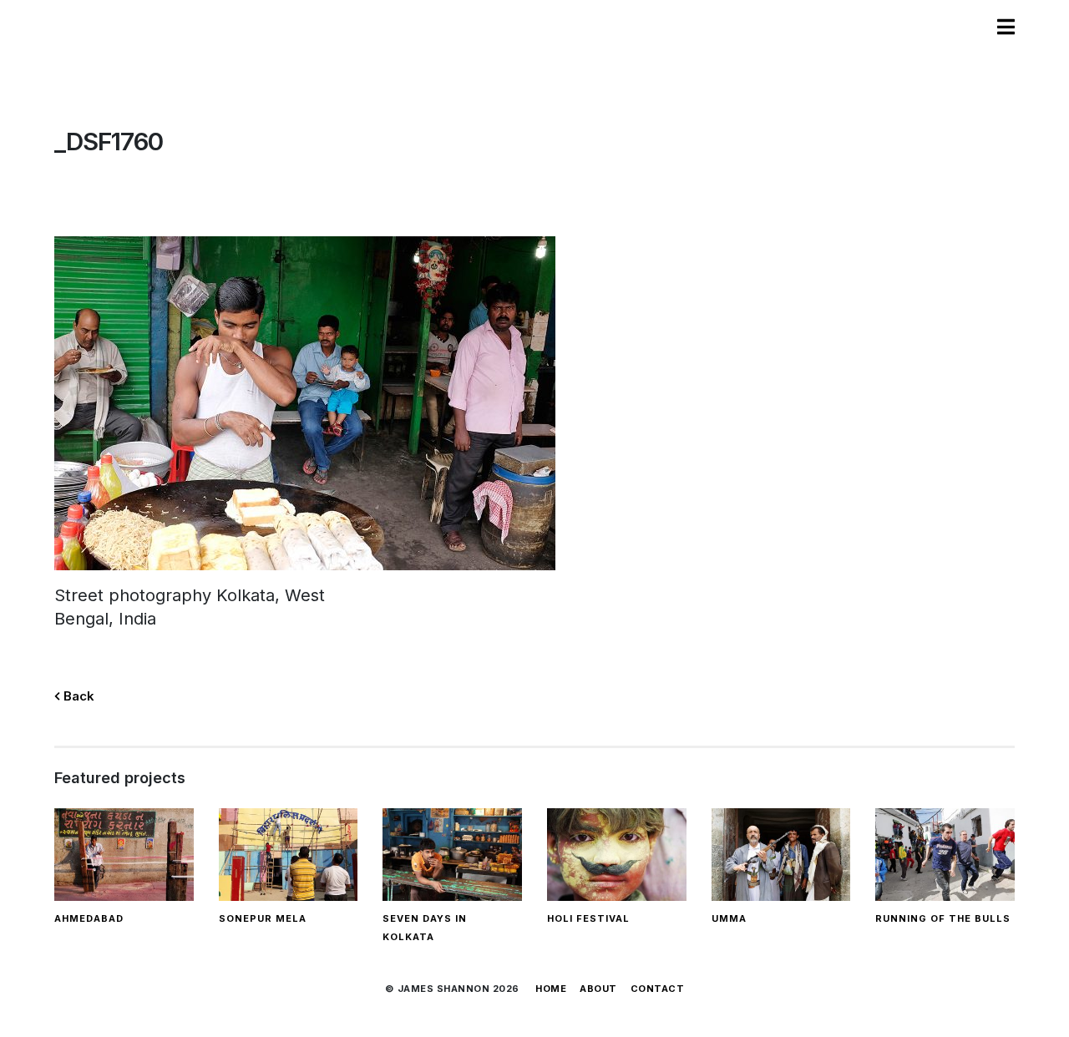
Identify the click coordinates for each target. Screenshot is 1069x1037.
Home (550, 988)
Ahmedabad (89, 918)
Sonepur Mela (263, 918)
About (598, 988)
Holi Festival (588, 918)
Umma (729, 918)
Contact (658, 988)
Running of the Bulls (943, 918)
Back (77, 696)
